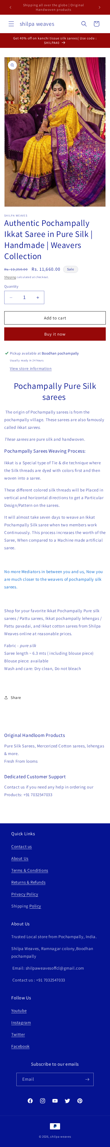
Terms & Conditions (29, 870)
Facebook (20, 1046)
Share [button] (16, 697)
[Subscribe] (87, 1079)
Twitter (18, 1034)
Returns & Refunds (28, 882)
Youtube (19, 1010)
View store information (31, 368)
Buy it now (55, 334)
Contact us (21, 846)
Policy (35, 906)
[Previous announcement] (10, 7)
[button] (11, 24)
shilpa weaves (60, 1136)
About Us (19, 858)
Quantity (11, 286)
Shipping (10, 277)
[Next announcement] (99, 7)
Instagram (21, 1022)
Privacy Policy (24, 894)
